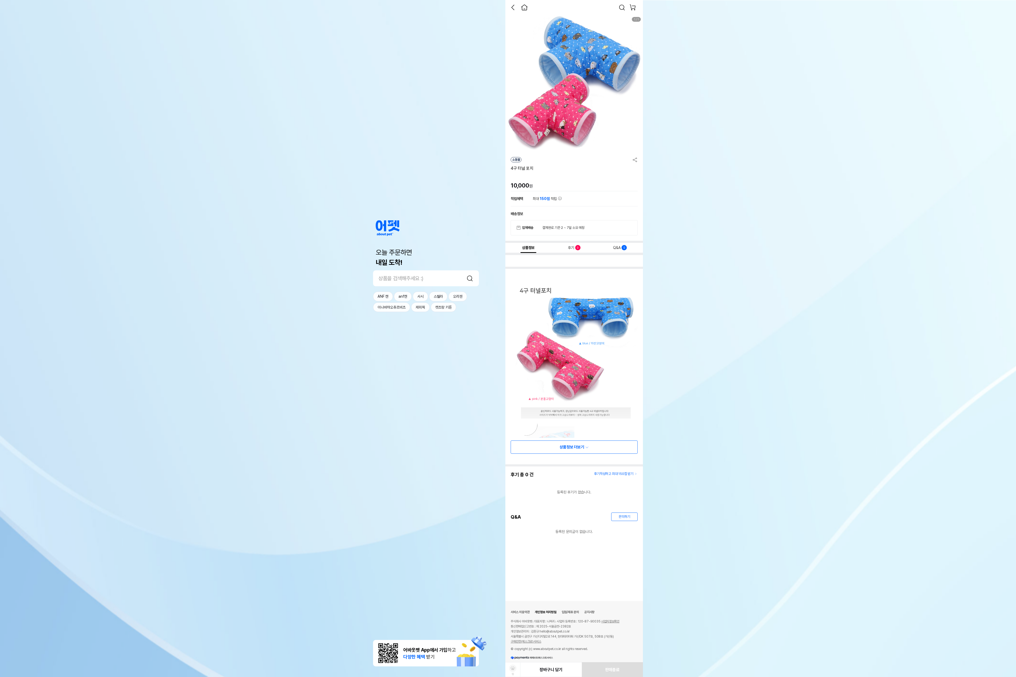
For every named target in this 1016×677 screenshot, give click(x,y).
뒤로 (512, 7)
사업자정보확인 (610, 621)
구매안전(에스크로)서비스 (526, 641)
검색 (470, 278)
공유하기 (635, 159)
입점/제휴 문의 (570, 612)
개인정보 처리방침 (545, 612)
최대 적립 (545, 199)
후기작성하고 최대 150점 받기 (613, 474)
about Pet (388, 228)
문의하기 (624, 517)
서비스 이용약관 (520, 612)
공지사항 (589, 612)
